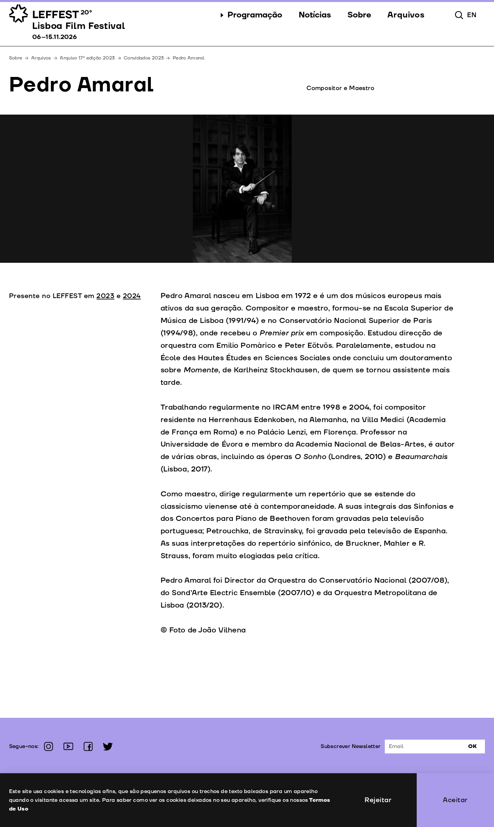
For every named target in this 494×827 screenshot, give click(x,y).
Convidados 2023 (144, 58)
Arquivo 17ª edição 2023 (87, 58)
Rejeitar (378, 800)
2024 (132, 296)
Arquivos (41, 58)
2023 (105, 296)
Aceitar (455, 800)
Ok (472, 746)
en (472, 15)
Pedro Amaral (188, 58)
